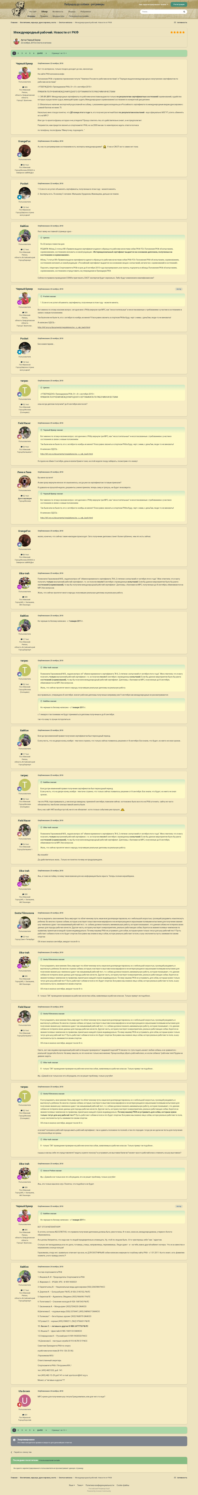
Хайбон (24, 226)
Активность (57, 11)
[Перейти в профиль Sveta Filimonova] (25, 922)
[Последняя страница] (46, 53)
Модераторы (58, 16)
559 (25, 597)
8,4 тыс (25, 165)
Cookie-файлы (123, 1485)
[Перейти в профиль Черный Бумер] (16, 42)
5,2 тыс (25, 404)
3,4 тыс (25, 447)
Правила (44, 16)
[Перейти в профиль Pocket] (25, 193)
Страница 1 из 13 (59, 53)
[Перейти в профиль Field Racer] (25, 433)
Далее (40, 53)
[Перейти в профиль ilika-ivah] (25, 583)
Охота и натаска (44, 43)
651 (25, 1415)
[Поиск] (184, 12)
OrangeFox (24, 141)
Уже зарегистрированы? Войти (153, 5)
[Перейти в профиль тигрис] (25, 390)
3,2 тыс (25, 496)
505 (25, 87)
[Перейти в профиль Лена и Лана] (25, 482)
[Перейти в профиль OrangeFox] (25, 151)
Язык (71, 1485)
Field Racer (24, 423)
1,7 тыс (25, 249)
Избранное (85, 11)
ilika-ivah (24, 573)
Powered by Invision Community (99, 1491)
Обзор (44, 11)
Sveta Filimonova (24, 913)
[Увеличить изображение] (105, 147)
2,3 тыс (25, 937)
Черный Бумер (33, 40)
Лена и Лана (24, 472)
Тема (79, 1485)
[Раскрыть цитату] (41, 238)
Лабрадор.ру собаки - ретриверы (84, 4)
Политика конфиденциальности (100, 1485)
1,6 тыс (25, 207)
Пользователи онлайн (79, 16)
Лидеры (72, 11)
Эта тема (174, 12)
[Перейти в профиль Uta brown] (25, 1401)
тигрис (24, 380)
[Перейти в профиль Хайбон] (25, 235)
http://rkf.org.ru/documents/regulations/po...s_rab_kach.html (64, 327)
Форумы (31, 16)
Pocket (24, 183)
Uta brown (24, 1391)
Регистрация (178, 4)
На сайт (33, 11)
